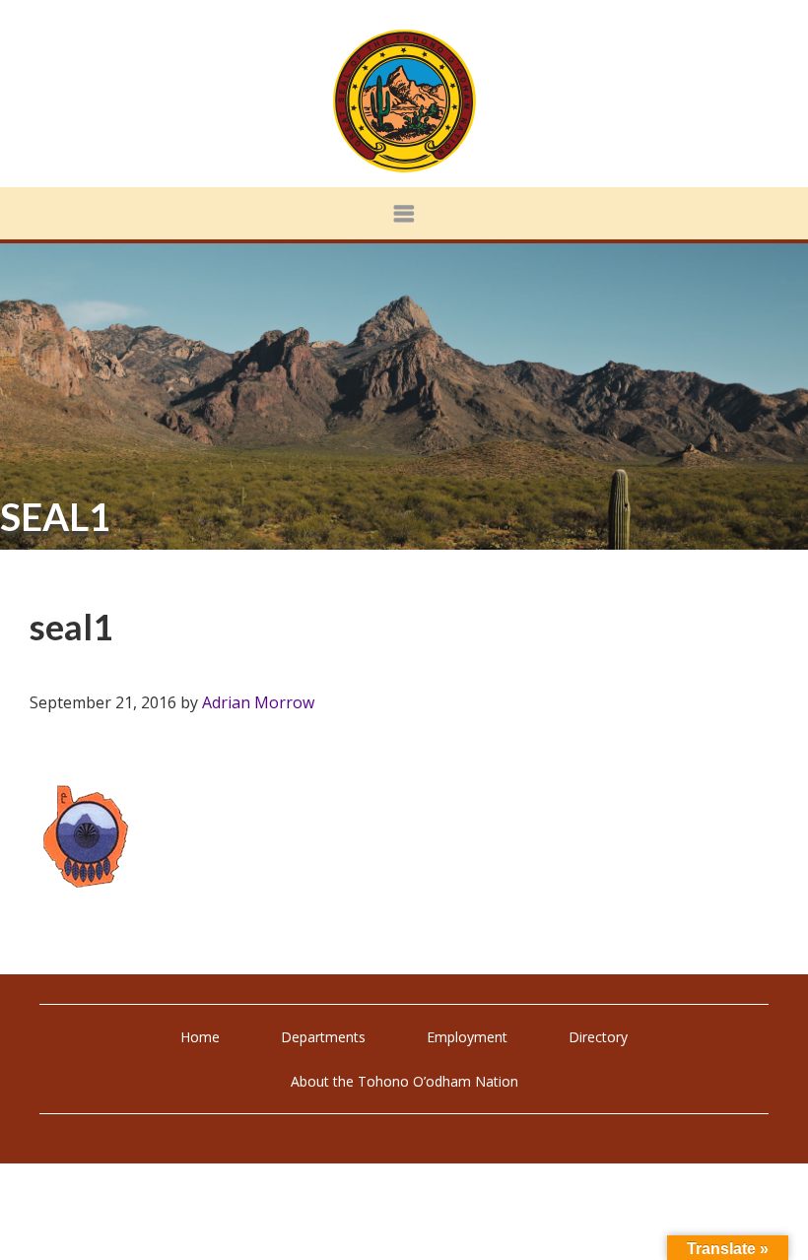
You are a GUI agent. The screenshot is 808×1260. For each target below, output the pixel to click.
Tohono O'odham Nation (404, 101)
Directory (598, 1037)
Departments (323, 1037)
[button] (404, 213)
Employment (467, 1037)
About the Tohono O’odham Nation (404, 1081)
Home (200, 1037)
